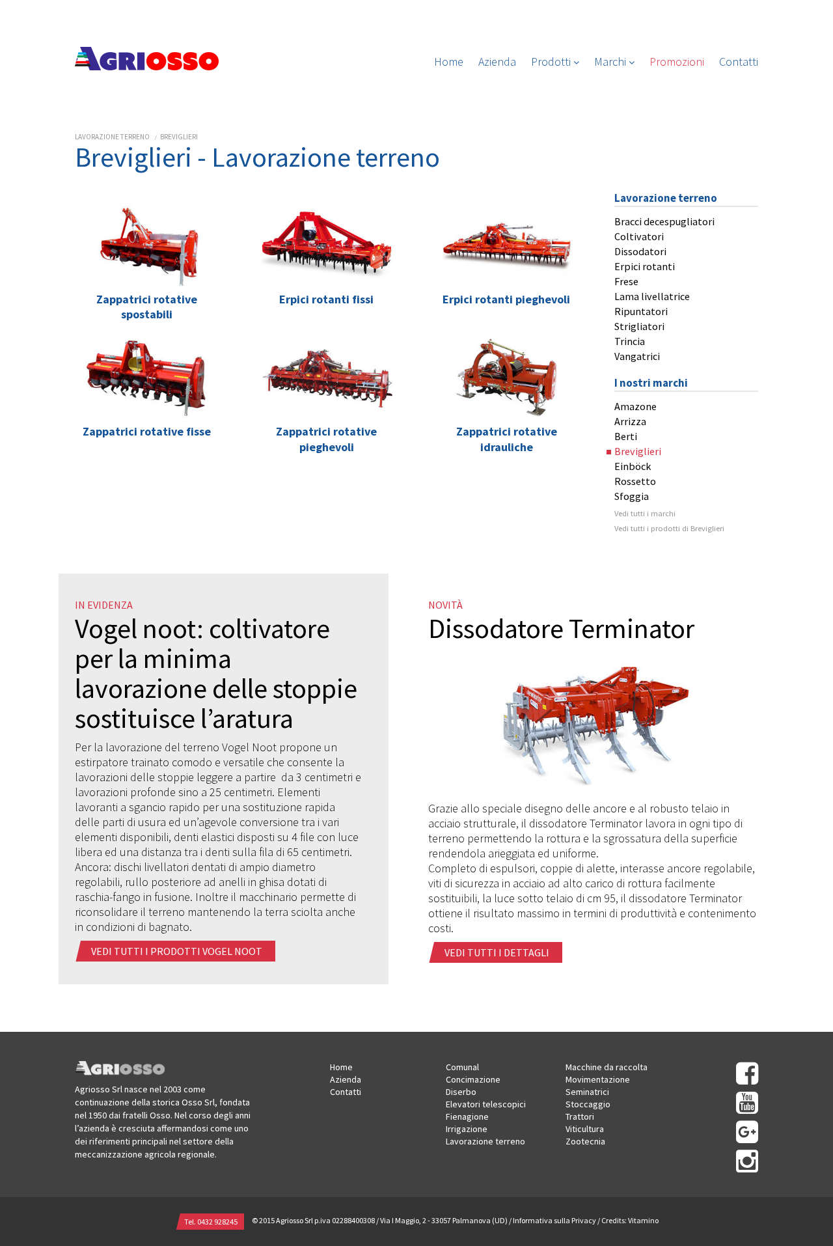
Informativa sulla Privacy (554, 1220)
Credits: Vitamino (630, 1220)
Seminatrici (587, 1092)
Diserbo (461, 1092)
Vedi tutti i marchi (645, 513)
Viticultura (585, 1129)
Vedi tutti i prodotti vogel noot (176, 951)
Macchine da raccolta (607, 1067)
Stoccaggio (588, 1104)
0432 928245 (217, 1221)
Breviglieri (179, 136)
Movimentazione (598, 1079)
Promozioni (676, 61)
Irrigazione (466, 1129)
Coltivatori (639, 236)
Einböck (632, 466)
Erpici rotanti (644, 266)
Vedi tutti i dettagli (496, 952)
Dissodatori (640, 251)
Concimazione (473, 1079)
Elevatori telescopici (486, 1104)
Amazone (635, 406)
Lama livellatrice (652, 296)
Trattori (580, 1116)
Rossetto (635, 481)
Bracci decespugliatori (664, 221)
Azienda (497, 61)
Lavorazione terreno (112, 136)
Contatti (738, 61)
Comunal (462, 1067)
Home (448, 61)
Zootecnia (585, 1141)
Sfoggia (631, 496)
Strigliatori (639, 326)
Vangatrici (637, 356)
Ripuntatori (641, 311)
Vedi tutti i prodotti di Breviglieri (669, 528)
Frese (626, 281)
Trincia (629, 341)
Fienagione (467, 1116)
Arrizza (630, 421)
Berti (625, 436)
